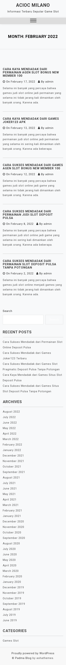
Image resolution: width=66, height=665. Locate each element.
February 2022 (12, 444)
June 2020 (10, 554)
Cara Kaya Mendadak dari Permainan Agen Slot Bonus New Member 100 (31, 72)
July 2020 (9, 549)
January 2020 (12, 582)
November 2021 (13, 461)
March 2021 (11, 505)
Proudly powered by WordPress (33, 653)
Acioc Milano (33, 5)
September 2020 (14, 538)
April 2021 (9, 499)
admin (49, 81)
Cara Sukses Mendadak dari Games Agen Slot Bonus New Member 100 (33, 166)
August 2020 (11, 543)
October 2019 (12, 598)
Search (7, 311)
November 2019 (13, 593)
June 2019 (10, 620)
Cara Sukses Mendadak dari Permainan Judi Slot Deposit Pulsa (28, 215)
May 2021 (9, 494)
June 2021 (10, 488)
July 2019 (9, 614)
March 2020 (11, 571)
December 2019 (13, 587)
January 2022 (12, 450)
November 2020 (13, 527)
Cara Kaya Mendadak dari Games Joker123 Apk (31, 120)
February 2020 (12, 576)
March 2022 (11, 439)
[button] (33, 21)
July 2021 (9, 483)
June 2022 (10, 422)
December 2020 (13, 521)
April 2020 (9, 565)
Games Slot (11, 640)
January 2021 (12, 516)
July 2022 (9, 417)
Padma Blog (23, 658)
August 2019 (11, 609)
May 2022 (9, 428)
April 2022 (9, 433)
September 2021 (14, 472)
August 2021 (11, 477)
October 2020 (12, 532)
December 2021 (13, 455)
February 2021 (12, 510)
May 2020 (9, 560)
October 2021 (12, 466)
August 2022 (11, 411)
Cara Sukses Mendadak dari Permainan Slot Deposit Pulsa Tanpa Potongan (29, 264)
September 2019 (14, 604)
